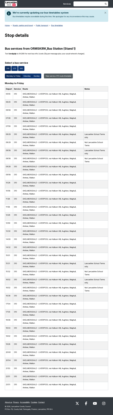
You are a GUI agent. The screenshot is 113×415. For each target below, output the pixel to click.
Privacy (16, 402)
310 (7, 68)
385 (21, 68)
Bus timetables (57, 25)
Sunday (37, 76)
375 (14, 68)
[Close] (105, 13)
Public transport (42, 25)
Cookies (34, 402)
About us (8, 402)
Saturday (27, 76)
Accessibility (25, 402)
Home (7, 25)
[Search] (105, 3)
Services (67, 4)
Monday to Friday (13, 76)
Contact (41, 402)
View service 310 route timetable (58, 76)
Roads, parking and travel (23, 25)
